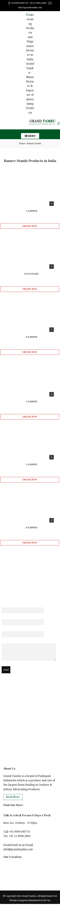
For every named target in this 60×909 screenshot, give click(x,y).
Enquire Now (29, 226)
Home (22, 143)
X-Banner (31, 337)
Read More (13, 796)
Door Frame (31, 274)
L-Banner (31, 211)
